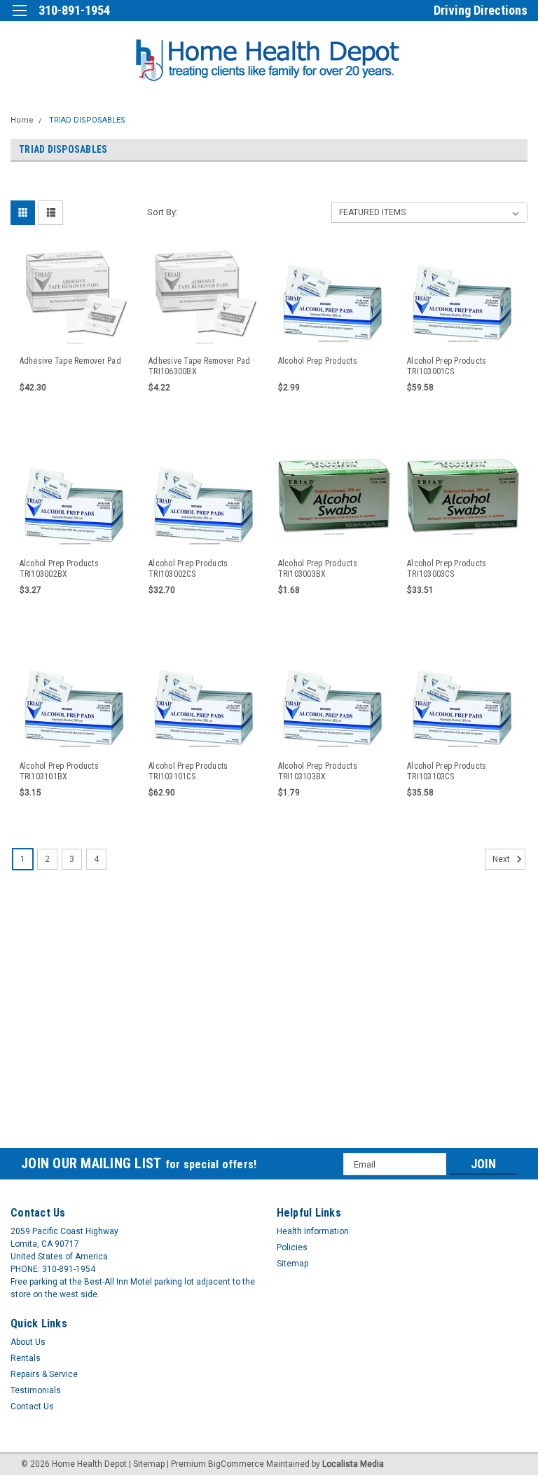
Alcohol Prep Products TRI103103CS (446, 771)
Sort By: (162, 212)
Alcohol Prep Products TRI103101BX (59, 771)
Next (502, 860)
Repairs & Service (44, 1374)
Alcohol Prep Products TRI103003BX (317, 569)
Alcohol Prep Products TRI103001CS (446, 366)
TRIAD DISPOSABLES (87, 120)
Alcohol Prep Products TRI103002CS (188, 569)
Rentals (26, 1358)
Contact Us (32, 1406)
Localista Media (353, 1464)
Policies (292, 1247)
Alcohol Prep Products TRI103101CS (188, 771)
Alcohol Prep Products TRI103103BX (317, 771)
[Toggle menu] (19, 19)
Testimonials (36, 1390)
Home (22, 120)
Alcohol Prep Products (317, 361)
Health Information (313, 1231)
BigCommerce (236, 1464)
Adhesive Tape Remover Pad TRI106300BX (199, 366)
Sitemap (292, 1263)
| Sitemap (147, 1464)
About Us (28, 1342)
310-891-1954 (74, 10)
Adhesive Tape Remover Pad (70, 361)
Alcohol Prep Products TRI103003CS (446, 569)
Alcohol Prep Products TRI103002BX (59, 569)
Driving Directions (480, 10)
